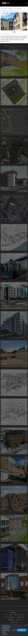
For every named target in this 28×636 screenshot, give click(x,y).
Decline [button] (14, 630)
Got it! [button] (21, 630)
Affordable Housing (19, 614)
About (10, 614)
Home (5, 614)
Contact (18, 619)
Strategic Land (20, 617)
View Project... (6, 73)
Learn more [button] (4, 634)
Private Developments (9, 617)
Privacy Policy (14, 622)
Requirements (11, 619)
